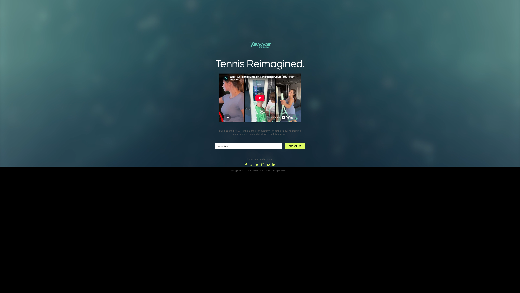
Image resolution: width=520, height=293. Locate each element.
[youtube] (268, 164)
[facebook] (246, 164)
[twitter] (257, 164)
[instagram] (262, 164)
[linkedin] (273, 164)
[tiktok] (251, 164)
